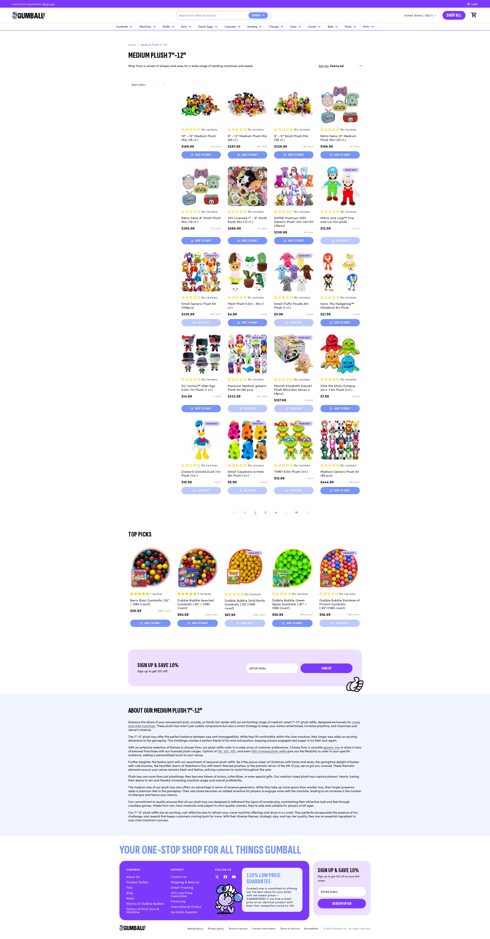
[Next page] (307, 512)
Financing (178, 901)
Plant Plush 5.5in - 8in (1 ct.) (246, 305)
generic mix (331, 747)
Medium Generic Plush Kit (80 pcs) (339, 473)
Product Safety (137, 882)
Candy (312, 26)
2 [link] (255, 512)
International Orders (186, 906)
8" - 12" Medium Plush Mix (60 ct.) (247, 138)
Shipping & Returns (185, 882)
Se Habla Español (184, 912)
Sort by (324, 65)
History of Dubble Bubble (145, 903)
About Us (133, 876)
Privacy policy (216, 928)
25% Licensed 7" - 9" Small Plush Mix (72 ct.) (247, 219)
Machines (145, 26)
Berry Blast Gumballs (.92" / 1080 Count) (150, 602)
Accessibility (311, 928)
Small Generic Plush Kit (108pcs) (198, 305)
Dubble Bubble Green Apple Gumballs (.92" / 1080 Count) (289, 604)
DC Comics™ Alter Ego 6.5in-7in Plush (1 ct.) (198, 387)
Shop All (454, 15)
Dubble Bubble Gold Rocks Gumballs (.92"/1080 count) (245, 604)
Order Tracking (182, 887)
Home (132, 45)
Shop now (48, 4)
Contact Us (179, 876)
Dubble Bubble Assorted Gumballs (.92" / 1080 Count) (195, 604)
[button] (474, 15)
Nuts (184, 26)
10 (296, 512)
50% (233, 751)
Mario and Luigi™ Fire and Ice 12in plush (337, 219)
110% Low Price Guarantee (181, 894)
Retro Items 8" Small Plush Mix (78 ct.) (201, 219)
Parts (366, 26)
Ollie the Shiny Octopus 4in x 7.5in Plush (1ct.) (337, 387)
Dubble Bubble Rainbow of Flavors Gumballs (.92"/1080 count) (339, 604)
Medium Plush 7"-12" (153, 45)
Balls (330, 26)
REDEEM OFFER (341, 903)
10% (219, 751)
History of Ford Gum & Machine (142, 910)
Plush (348, 26)
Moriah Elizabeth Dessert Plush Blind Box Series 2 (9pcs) (293, 389)
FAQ (129, 887)
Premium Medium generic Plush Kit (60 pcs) (247, 387)
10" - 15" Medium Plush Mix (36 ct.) (198, 138)
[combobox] (213, 15)
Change (274, 26)
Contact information (263, 928)
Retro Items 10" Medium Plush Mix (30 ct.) (338, 138)
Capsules (230, 26)
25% (226, 751)
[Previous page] (234, 512)
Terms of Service (290, 928)
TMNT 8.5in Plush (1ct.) (291, 471)
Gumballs (122, 26)
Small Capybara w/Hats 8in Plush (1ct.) (246, 473)
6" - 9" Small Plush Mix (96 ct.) (291, 138)
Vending (252, 26)
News (130, 898)
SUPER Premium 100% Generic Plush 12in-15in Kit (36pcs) (293, 221)
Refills (166, 26)
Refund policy (195, 928)
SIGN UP (326, 668)
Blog (129, 893)
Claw (293, 26)
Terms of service (238, 928)
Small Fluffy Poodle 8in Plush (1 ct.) (291, 305)
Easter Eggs (205, 26)
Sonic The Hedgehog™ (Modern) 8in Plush (337, 305)
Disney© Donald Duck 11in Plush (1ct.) (200, 473)
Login (474, 3)
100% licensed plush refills (268, 751)
